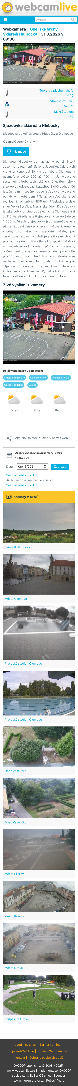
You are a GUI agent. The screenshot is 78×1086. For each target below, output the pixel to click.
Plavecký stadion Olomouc (23, 663)
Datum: (11, 466)
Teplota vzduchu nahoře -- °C (56, 93)
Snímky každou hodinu (22, 475)
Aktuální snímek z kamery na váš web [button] (37, 438)
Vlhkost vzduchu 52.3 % (62, 103)
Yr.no (60, 1080)
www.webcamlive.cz (21, 1070)
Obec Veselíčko (15, 771)
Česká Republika (13, 384)
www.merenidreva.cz (29, 1080)
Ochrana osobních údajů (46, 1057)
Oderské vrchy (44, 29)
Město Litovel (14, 968)
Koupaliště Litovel (17, 1019)
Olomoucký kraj (61, 377)
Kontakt (19, 1057)
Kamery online (50, 1044)
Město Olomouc (16, 599)
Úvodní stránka (25, 1044)
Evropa (32, 384)
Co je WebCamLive (20, 1051)
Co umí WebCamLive (53, 1051)
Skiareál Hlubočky (20, 34)
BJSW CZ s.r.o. (40, 1075)
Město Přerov (14, 874)
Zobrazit (60, 466)
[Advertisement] (39, 424)
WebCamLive (39, 8)
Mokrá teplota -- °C (64, 114)
